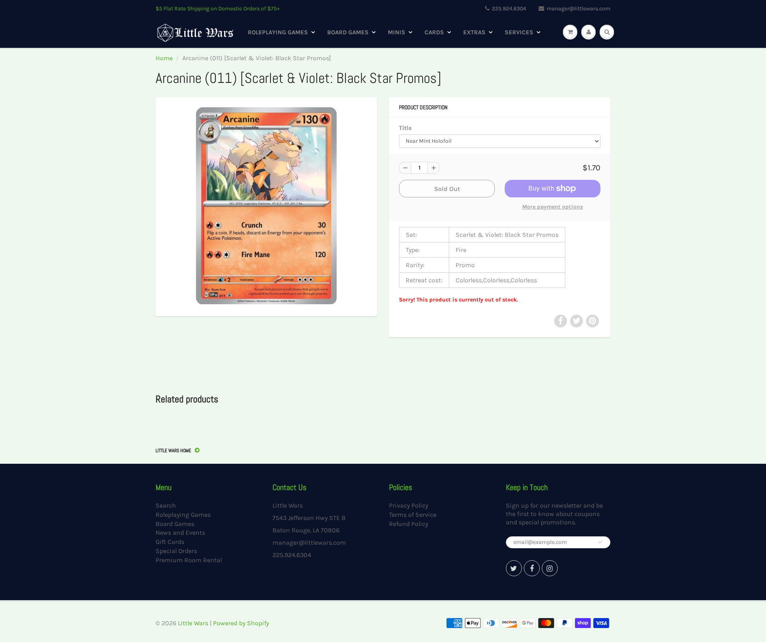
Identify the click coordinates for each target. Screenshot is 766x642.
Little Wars (193, 623)
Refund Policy (408, 524)
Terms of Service (412, 514)
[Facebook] (532, 568)
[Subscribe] (600, 542)
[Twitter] (514, 568)
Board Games (348, 32)
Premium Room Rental (189, 560)
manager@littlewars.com (578, 8)
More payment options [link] (552, 206)
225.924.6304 (509, 8)
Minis (396, 32)
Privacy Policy (408, 505)
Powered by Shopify (241, 623)
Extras (474, 32)
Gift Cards (170, 542)
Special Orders (176, 551)
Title (405, 128)
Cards (434, 32)
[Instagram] (550, 568)
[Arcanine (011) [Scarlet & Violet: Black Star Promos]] (266, 205)
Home (164, 58)
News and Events (180, 532)
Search (166, 505)
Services (519, 32)
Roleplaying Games (278, 32)
